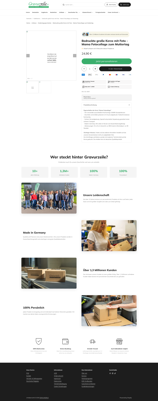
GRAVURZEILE (44, 398)
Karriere (84, 376)
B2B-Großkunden (87, 381)
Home (28, 23)
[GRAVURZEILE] (38, 5)
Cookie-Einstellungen (60, 386)
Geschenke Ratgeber (32, 381)
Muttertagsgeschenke (44, 23)
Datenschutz (57, 381)
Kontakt (28, 376)
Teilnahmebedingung (60, 384)
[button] (124, 5)
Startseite (29, 18)
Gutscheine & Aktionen (88, 384)
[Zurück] (28, 55)
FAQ (27, 373)
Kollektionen (37, 18)
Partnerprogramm (87, 378)
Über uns (84, 373)
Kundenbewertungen (88, 386)
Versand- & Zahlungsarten (34, 378)
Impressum (57, 378)
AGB (55, 373)
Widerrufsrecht (58, 376)
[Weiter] (74, 55)
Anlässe (34, 23)
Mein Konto (112, 4)
